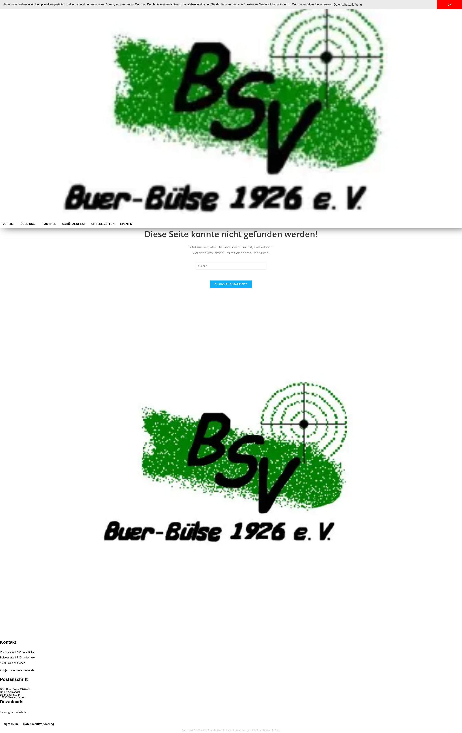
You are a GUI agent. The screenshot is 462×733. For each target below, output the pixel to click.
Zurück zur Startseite (231, 284)
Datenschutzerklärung (38, 724)
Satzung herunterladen (14, 712)
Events (126, 224)
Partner (49, 224)
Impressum (10, 724)
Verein (8, 224)
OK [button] (449, 4)
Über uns (28, 224)
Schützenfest (74, 224)
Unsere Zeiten (103, 224)
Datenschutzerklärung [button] (348, 4)
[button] (9, 224)
